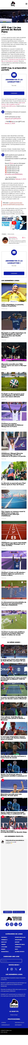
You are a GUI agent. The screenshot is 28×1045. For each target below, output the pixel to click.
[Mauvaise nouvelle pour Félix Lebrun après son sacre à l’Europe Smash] (14, 351)
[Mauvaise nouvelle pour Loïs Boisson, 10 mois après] (14, 786)
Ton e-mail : (14, 85)
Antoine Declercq (13, 237)
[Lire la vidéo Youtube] (14, 223)
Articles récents (11, 234)
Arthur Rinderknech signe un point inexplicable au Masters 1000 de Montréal (13, 679)
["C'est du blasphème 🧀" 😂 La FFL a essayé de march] (14, 902)
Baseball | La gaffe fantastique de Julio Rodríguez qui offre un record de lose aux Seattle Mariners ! (13, 335)
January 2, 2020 (10, 123)
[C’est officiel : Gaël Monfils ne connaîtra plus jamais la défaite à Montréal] (14, 709)
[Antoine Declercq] (5, 240)
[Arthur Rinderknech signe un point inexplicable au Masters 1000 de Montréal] (14, 669)
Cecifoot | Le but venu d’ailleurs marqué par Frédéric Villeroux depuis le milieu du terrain (13, 633)
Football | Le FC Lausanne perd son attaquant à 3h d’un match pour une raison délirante (12, 395)
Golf (16, 949)
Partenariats (18, 1025)
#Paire (11, 163)
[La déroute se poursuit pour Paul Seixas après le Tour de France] (14, 470)
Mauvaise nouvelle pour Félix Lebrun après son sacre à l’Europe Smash (13, 365)
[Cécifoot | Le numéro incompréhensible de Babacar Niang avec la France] (14, 411)
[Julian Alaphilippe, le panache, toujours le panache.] (14, 292)
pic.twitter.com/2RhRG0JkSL (14, 174)
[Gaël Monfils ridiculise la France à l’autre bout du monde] (14, 748)
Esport (17, 942)
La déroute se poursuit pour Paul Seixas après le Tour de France (13, 483)
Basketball (5, 951)
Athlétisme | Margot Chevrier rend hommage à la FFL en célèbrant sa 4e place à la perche (13, 455)
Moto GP (4, 942)
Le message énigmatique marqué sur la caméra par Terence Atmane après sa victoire (13, 738)
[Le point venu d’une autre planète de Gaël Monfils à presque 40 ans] (14, 651)
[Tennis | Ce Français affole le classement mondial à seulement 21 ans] (14, 766)
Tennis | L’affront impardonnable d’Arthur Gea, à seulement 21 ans (13, 813)
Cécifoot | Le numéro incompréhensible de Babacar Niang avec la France (12, 425)
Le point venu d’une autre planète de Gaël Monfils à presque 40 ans (13, 660)
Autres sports (19, 951)
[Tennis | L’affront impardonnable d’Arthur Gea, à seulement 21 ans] (14, 804)
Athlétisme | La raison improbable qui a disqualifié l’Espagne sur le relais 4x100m (13, 544)
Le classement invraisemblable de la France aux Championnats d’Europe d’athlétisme (13, 603)
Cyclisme (3, 481)
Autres (2, 331)
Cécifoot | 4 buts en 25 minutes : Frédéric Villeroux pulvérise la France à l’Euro (13, 574)
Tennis (3, 25)
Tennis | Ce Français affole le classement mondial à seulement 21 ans (14, 776)
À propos (4, 234)
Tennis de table (4, 362)
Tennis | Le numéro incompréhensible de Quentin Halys (14, 831)
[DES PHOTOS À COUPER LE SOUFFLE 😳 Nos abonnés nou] (14, 869)
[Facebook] (23, 237)
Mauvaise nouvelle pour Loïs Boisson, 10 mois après (11, 794)
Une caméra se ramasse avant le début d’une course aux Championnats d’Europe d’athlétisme (13, 514)
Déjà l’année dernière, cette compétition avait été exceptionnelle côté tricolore (13, 104)
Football (3, 392)
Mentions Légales (19, 1022)
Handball (18, 947)
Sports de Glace (20, 937)
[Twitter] (25, 237)
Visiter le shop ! (14, 1014)
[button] (26, 3)
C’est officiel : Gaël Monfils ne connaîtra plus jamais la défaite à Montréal (13, 718)
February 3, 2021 (20, 179)
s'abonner (14, 93)
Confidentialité (5, 1025)
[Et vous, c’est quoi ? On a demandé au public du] (14, 885)
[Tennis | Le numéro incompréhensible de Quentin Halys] (14, 822)
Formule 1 (4, 939)
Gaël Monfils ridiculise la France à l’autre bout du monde (13, 757)
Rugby (3, 949)
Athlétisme (3, 451)
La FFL (16, 238)
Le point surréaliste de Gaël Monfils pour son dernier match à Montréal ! (14, 699)
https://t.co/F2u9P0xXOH (13, 118)
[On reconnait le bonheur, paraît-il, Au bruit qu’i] (14, 853)
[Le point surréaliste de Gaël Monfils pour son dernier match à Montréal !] (14, 689)
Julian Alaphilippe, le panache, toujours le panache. (12, 305)
